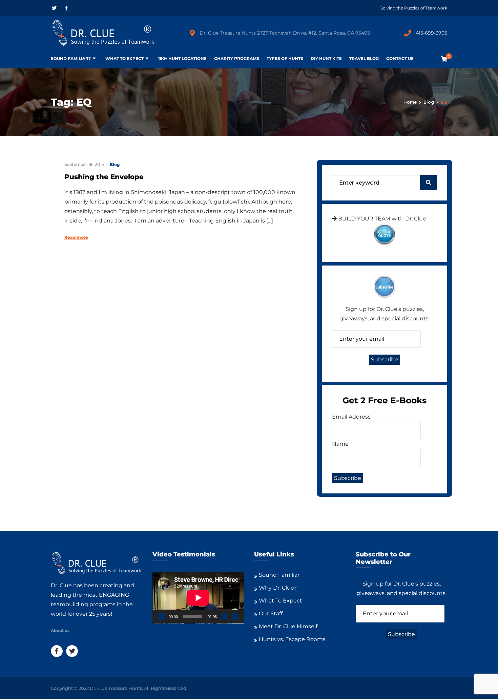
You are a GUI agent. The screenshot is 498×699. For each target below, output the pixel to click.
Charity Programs (236, 58)
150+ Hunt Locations (182, 58)
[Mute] (224, 616)
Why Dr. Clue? (278, 588)
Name (340, 444)
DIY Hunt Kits (326, 58)
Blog (428, 102)
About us (60, 630)
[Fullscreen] (235, 616)
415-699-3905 (431, 33)
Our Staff (271, 613)
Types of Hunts (285, 58)
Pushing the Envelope (104, 177)
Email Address (351, 417)
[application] (198, 597)
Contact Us (400, 58)
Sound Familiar (279, 575)
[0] (444, 59)
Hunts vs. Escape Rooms (292, 639)
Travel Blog (364, 58)
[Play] (161, 616)
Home (410, 102)
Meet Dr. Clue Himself (288, 626)
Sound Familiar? (71, 58)
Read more (76, 237)
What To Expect (124, 58)
